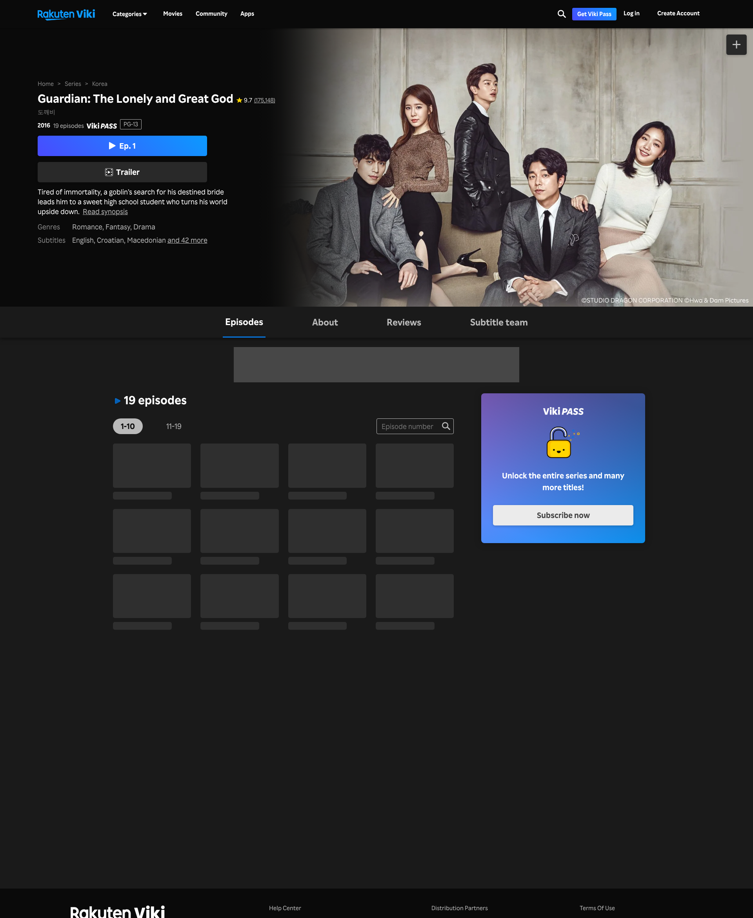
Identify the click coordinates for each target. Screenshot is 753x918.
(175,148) (264, 100)
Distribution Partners (459, 908)
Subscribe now (563, 515)
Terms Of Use (597, 908)
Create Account (678, 13)
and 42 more (187, 240)
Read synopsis (105, 211)
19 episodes (68, 125)
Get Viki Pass (594, 14)
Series (73, 83)
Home (46, 83)
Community (211, 13)
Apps (247, 13)
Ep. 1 (127, 146)
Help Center (285, 908)
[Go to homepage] (66, 14)
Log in (632, 13)
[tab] (244, 322)
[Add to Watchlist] (736, 45)
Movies (172, 13)
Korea (99, 83)
